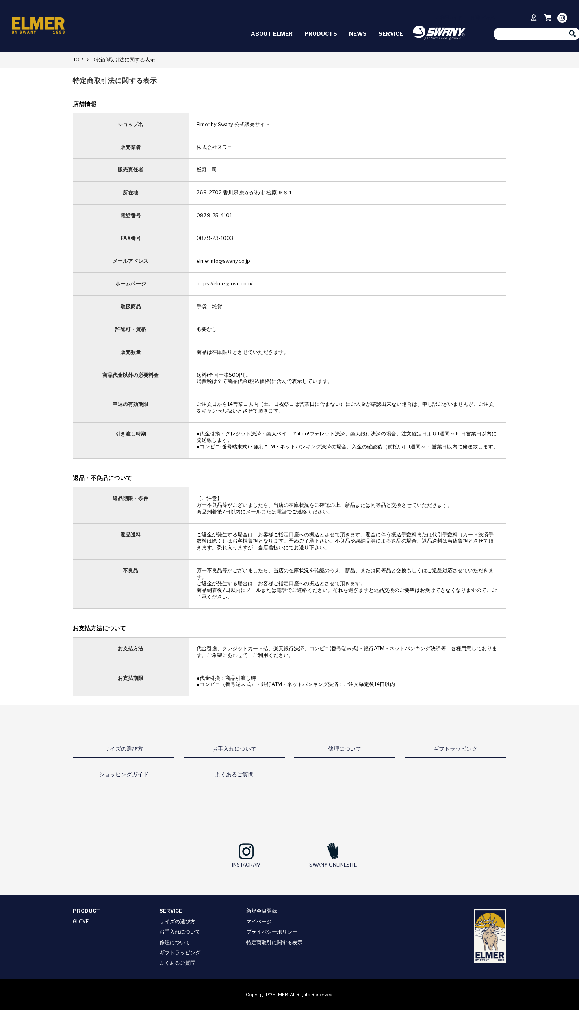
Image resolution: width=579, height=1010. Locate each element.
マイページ (259, 921)
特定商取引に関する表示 (274, 942)
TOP (78, 60)
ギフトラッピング (180, 953)
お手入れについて (180, 932)
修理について (175, 942)
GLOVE (81, 921)
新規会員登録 (261, 911)
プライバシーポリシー (271, 932)
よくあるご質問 (177, 963)
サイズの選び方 (177, 921)
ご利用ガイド (449, 17)
